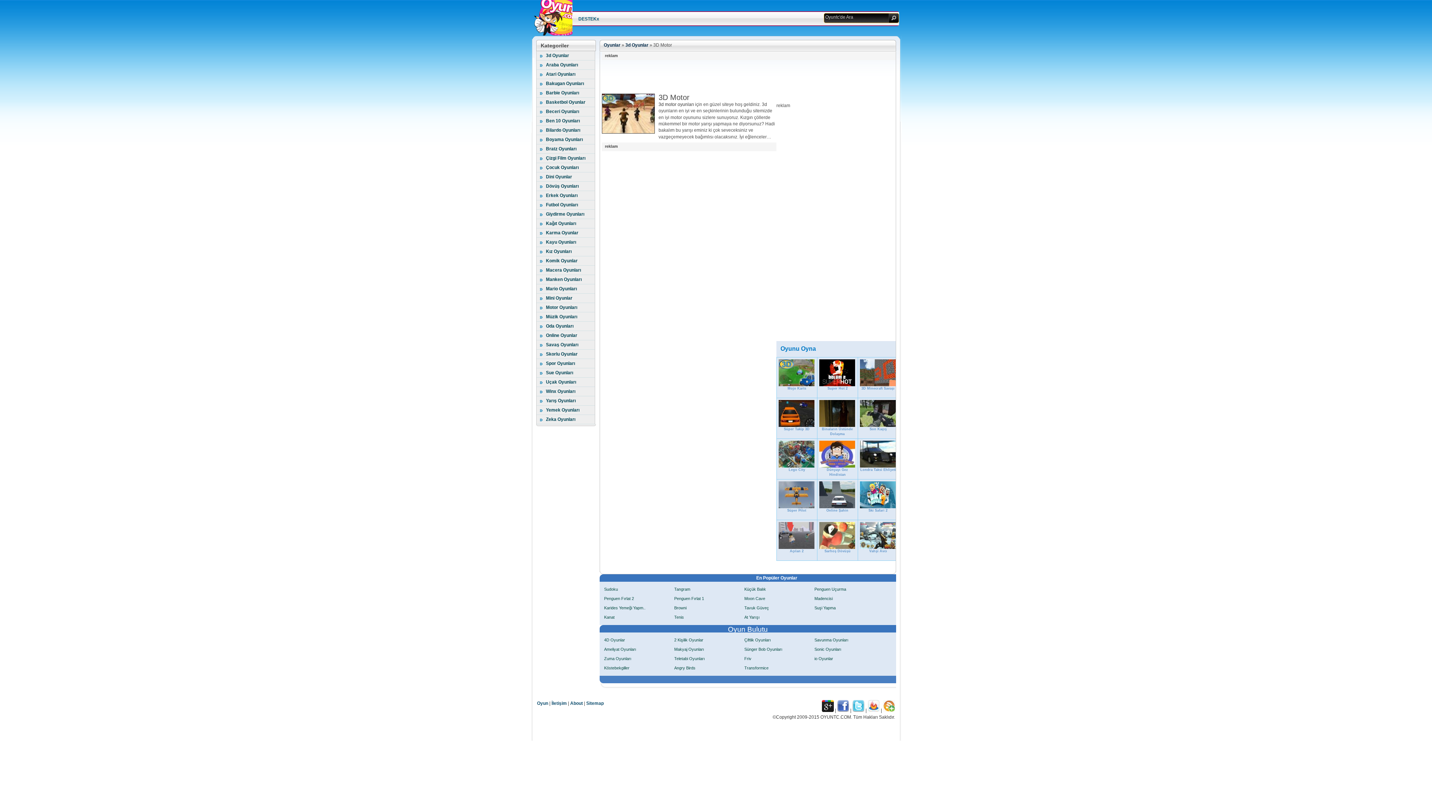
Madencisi (823, 598)
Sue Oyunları (559, 372)
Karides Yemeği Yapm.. (625, 608)
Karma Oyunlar (562, 232)
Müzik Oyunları (561, 316)
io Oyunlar (823, 658)
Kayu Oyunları (561, 242)
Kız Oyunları (559, 251)
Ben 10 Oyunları (563, 121)
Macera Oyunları (563, 270)
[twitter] (858, 710)
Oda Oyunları (560, 326)
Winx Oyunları (560, 391)
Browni (680, 608)
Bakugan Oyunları (565, 83)
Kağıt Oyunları (561, 223)
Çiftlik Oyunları (757, 640)
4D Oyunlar (614, 640)
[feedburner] (874, 710)
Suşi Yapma (825, 608)
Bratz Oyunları (561, 148)
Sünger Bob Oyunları (763, 649)
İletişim (559, 703)
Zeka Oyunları (560, 419)
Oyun (542, 703)
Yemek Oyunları (563, 410)
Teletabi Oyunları (689, 658)
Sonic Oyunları (827, 649)
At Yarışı (752, 617)
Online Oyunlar (561, 335)
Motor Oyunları (561, 307)
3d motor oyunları (676, 104)
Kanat (609, 617)
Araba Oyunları (562, 65)
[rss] (889, 710)
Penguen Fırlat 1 (689, 598)
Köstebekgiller (616, 668)
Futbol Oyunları (562, 204)
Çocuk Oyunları (562, 167)
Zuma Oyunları (617, 658)
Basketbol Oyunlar (565, 102)
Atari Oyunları (560, 74)
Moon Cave (754, 598)
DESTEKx (588, 19)
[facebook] (843, 710)
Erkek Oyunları (562, 195)
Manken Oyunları (564, 279)
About (576, 703)
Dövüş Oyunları (562, 186)
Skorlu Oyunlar (562, 354)
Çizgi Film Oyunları (565, 158)
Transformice (756, 668)
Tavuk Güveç (756, 608)
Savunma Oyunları (831, 640)
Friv (747, 658)
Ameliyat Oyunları (620, 649)
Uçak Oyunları (561, 382)
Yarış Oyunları (561, 400)
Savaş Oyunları (562, 344)
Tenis (679, 617)
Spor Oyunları (560, 363)
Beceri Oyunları (562, 111)
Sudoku (611, 589)
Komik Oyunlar (562, 260)
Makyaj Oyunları (689, 649)
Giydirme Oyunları (565, 214)
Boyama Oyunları (564, 139)
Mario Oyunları (561, 288)
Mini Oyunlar (559, 298)
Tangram (682, 589)
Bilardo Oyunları (563, 130)
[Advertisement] (737, 77)
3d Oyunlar (557, 55)
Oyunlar (612, 45)
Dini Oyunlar (559, 176)
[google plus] (828, 710)
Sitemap (595, 703)
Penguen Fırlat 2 (619, 598)
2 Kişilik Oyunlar (688, 640)
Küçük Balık (755, 589)
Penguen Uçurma (830, 589)
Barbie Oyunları (562, 93)
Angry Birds (684, 668)
